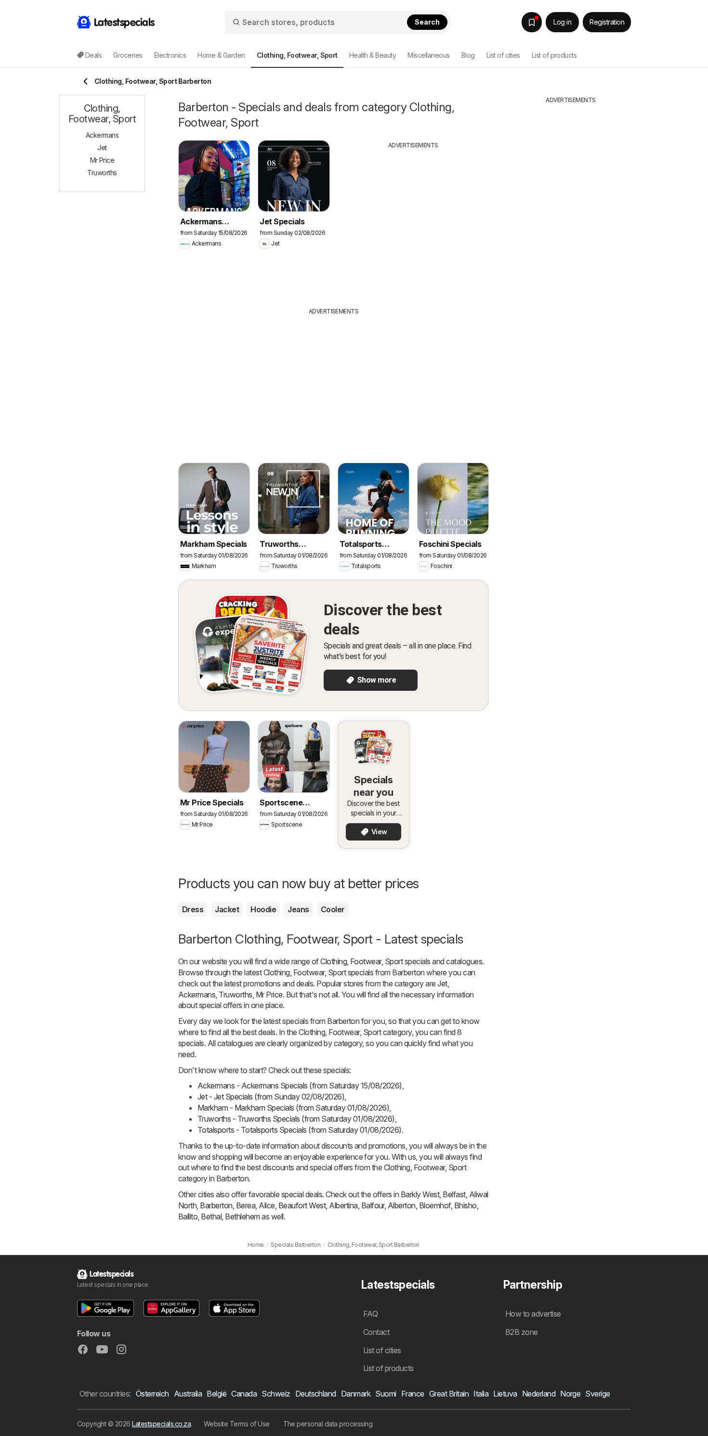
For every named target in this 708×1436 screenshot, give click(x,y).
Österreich (152, 1393)
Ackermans (196, 994)
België (216, 1393)
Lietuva (505, 1393)
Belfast (454, 1194)
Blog (468, 55)
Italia (480, 1393)
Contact (376, 1332)
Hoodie (263, 909)
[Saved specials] (532, 22)
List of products (554, 55)
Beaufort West (302, 1205)
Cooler (333, 909)
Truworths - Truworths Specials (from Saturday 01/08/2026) (296, 1119)
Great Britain (449, 1393)
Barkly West (420, 1194)
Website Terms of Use (237, 1424)
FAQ (370, 1314)
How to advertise (533, 1314)
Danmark (355, 1393)
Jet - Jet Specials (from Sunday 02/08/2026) (270, 1096)
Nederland (538, 1393)
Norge (570, 1393)
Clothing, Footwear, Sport (361, 961)
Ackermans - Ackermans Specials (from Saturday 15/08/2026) (299, 1085)
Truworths (235, 994)
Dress (192, 909)
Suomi (385, 1393)
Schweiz (276, 1393)
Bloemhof (435, 1205)
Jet (442, 983)
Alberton (402, 1205)
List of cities (503, 55)
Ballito (187, 1216)
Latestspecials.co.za (161, 1424)
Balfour (372, 1205)
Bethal (211, 1216)
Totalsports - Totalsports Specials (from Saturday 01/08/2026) (299, 1130)
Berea (245, 1205)
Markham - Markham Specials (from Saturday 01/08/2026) (293, 1108)
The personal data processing (328, 1424)
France (412, 1393)
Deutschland (315, 1393)
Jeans (298, 909)
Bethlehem (242, 1216)
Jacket (227, 909)
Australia (188, 1393)
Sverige (597, 1393)
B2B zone (521, 1332)
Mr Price (269, 994)
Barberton (216, 1205)
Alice (267, 1205)
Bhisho (465, 1205)
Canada (244, 1393)
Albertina (343, 1205)
